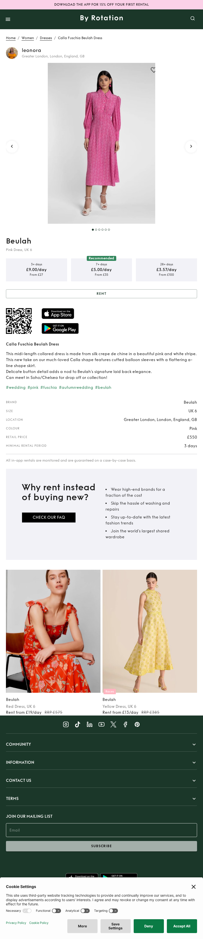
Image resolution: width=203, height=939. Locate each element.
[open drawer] (8, 19)
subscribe (101, 846)
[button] (101, 744)
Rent (101, 294)
